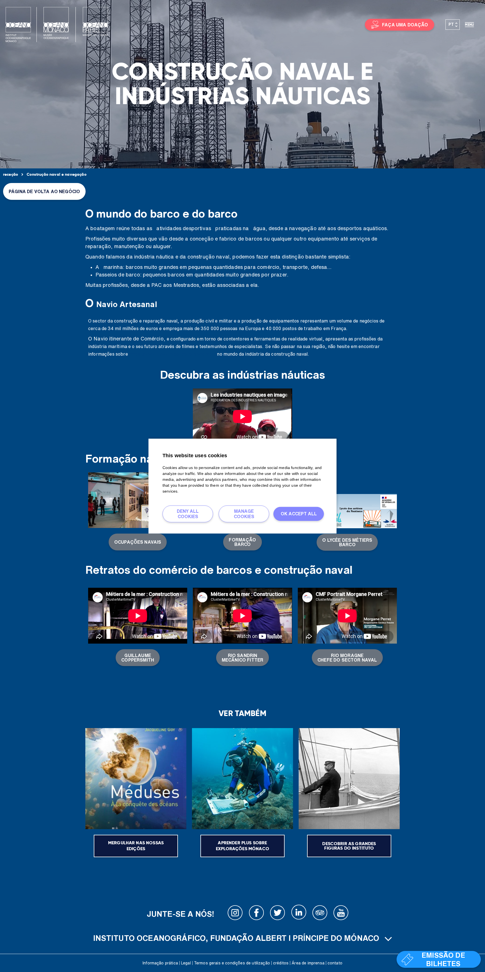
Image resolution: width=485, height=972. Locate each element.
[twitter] (277, 914)
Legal (186, 963)
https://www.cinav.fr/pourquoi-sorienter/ (172, 354)
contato (335, 963)
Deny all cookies (188, 513)
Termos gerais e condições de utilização (232, 963)
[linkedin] (298, 914)
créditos (281, 963)
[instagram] (235, 914)
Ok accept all (299, 513)
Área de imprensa (308, 963)
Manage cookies (244, 513)
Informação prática (160, 963)
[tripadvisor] (320, 914)
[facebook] (256, 914)
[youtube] (341, 914)
